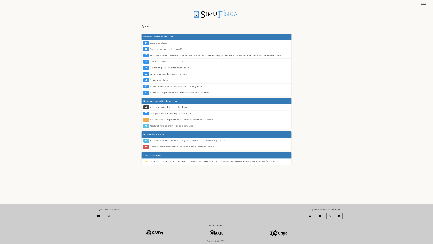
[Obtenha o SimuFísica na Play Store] (339, 216)
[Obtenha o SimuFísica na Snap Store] (329, 216)
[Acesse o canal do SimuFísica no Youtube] (98, 216)
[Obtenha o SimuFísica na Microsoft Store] (320, 216)
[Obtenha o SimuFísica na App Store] (310, 216)
